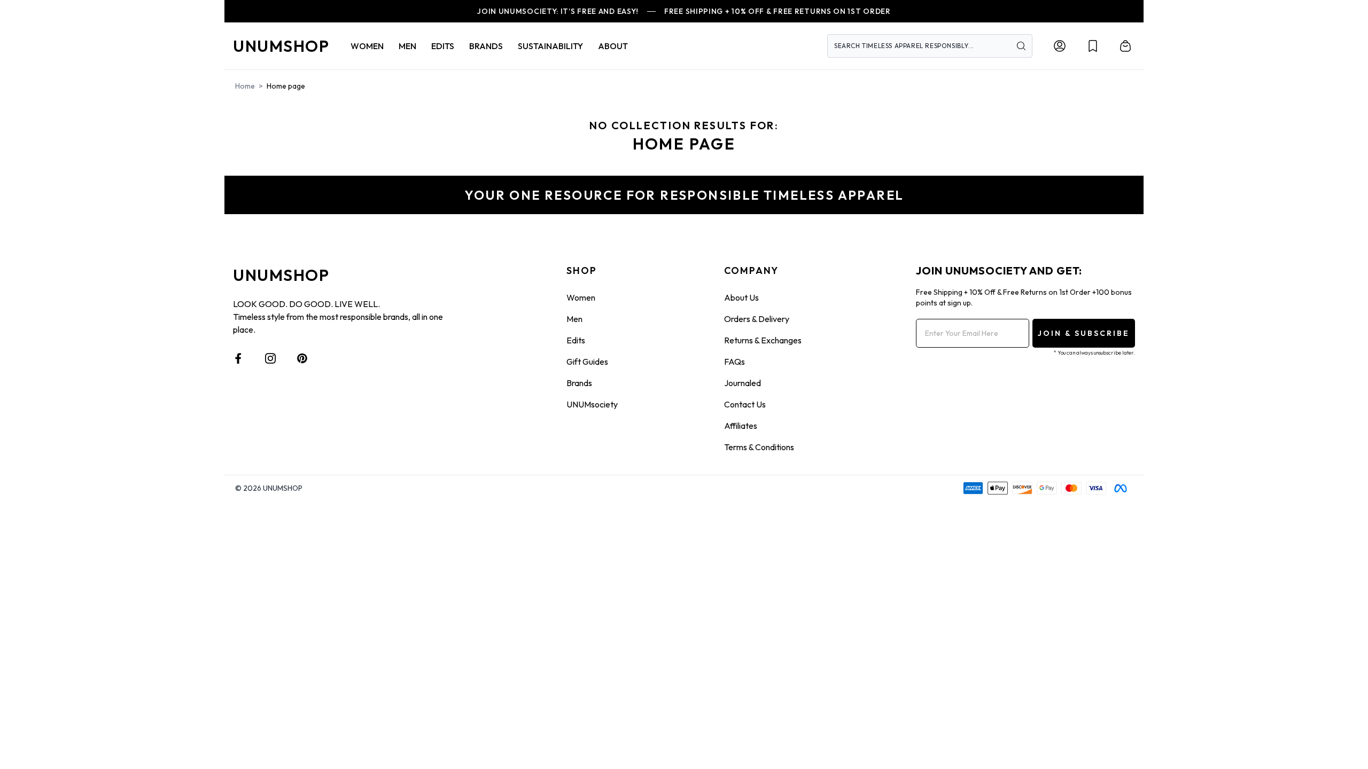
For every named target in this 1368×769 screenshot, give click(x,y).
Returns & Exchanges (763, 340)
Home (245, 86)
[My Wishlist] (1093, 46)
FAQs (734, 361)
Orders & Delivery (756, 318)
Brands (579, 383)
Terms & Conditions (759, 447)
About (613, 46)
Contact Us (745, 404)
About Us (741, 297)
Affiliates (740, 425)
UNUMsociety (592, 404)
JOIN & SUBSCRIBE (1084, 333)
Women (580, 297)
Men (574, 318)
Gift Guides (587, 361)
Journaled (742, 383)
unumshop (281, 46)
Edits (575, 340)
